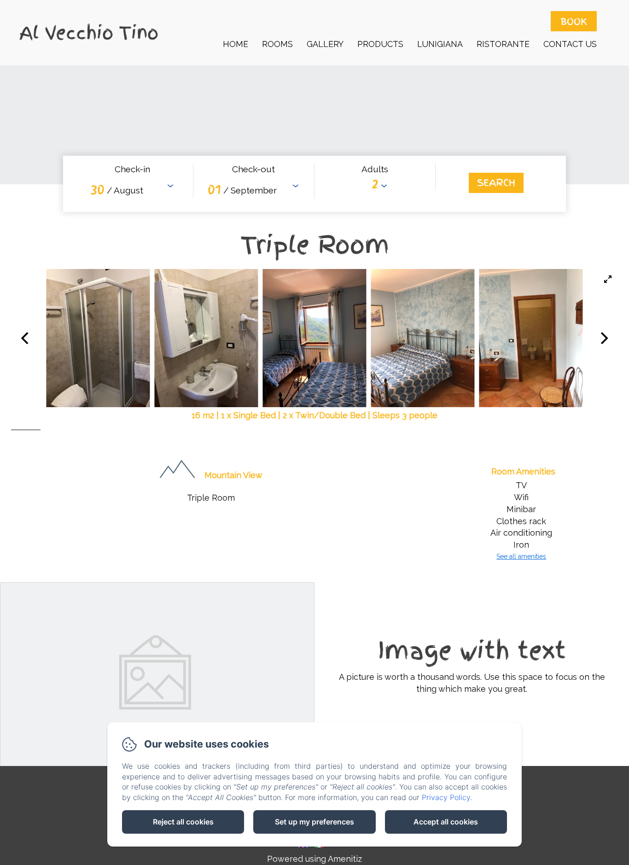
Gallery (325, 44)
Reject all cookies (183, 821)
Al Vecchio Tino (88, 33)
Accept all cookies (446, 821)
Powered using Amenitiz (314, 859)
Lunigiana (440, 44)
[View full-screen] (607, 279)
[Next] (603, 338)
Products (380, 44)
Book (573, 21)
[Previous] (26, 338)
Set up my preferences (314, 821)
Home (235, 44)
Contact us (570, 44)
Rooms (277, 44)
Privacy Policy (446, 797)
